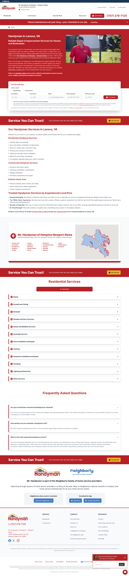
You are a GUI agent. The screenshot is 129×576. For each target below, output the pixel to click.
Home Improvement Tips (106, 523)
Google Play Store (94, 500)
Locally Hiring (102, 535)
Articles (100, 519)
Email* (50, 94)
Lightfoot (30, 245)
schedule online (20, 73)
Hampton (14, 248)
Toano (60, 243)
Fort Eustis (15, 245)
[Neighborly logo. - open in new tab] (5, 1)
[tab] (31, 15)
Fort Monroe (15, 246)
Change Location (25, 9)
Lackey (14, 250)
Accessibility (59, 561)
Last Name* (33, 94)
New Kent (30, 246)
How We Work (75, 519)
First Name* (14, 94)
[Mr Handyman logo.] (9, 7)
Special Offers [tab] (102, 7)
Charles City (15, 243)
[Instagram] (18, 540)
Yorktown (61, 246)
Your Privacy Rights (88, 561)
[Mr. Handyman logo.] (48, 472)
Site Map (101, 539)
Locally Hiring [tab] (121, 7)
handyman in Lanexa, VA (16, 70)
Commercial (29, 90)
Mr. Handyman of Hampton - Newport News (32, 56)
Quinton (45, 246)
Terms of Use (38, 561)
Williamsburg (62, 245)
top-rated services (60, 211)
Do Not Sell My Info (71, 561)
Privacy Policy (78, 107)
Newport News (31, 248)
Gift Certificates (103, 531)
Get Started (112, 97)
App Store (76, 500)
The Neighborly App (77, 535)
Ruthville (45, 248)
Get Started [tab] (98, 16)
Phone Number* (71, 94)
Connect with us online (40, 211)
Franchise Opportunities (78, 539)
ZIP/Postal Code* (90, 94)
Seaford (45, 250)
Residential (16, 90)
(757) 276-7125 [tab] (117, 15)
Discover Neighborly (42, 500)
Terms (71, 107)
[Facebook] (9, 540)
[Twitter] (14, 540)
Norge (29, 250)
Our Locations (103, 527)
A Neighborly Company (78, 531)
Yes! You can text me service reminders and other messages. (30, 101)
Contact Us (74, 523)
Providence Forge (48, 245)
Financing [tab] (112, 7)
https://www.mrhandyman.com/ (87, 105)
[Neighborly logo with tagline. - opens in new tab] (82, 471)
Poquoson (46, 243)
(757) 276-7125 (18, 524)
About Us (73, 527)
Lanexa (29, 243)
